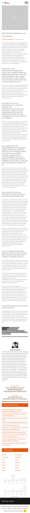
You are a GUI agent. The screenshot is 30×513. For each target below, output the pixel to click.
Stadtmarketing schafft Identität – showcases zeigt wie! (14, 432)
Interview (10, 329)
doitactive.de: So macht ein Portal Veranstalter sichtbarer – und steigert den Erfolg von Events (14, 435)
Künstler (4, 465)
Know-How (17, 462)
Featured (16, 327)
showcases (15, 332)
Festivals (4, 462)
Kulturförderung (7, 330)
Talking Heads (23, 332)
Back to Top (14, 496)
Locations (17, 465)
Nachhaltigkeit (6, 332)
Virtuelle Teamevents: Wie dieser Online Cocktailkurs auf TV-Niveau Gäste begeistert (14, 414)
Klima (15, 329)
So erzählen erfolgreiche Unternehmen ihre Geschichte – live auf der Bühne (14, 444)
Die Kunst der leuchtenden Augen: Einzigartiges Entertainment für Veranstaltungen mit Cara (12, 410)
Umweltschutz (6, 333)
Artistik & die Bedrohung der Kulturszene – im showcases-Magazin (15, 419)
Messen (3, 467)
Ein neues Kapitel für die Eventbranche (10, 425)
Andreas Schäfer (7, 39)
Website (4, 380)
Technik (3, 470)
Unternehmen (18, 470)
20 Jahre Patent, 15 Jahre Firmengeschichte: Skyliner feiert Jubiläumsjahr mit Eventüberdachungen (15, 428)
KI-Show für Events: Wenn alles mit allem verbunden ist (14, 422)
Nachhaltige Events (18, 330)
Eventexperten (18, 457)
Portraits (17, 467)
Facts (11, 327)
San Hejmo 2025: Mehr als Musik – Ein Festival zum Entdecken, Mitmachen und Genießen (13, 439)
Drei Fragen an (18, 454)
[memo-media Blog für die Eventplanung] (8, 3)
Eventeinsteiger (5, 457)
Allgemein (4, 454)
